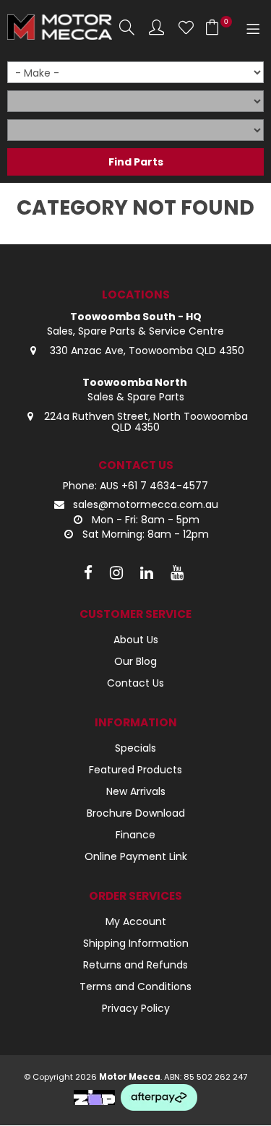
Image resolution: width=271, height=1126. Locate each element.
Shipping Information (136, 943)
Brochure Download (136, 813)
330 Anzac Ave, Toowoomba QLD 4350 (145, 350)
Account (156, 27)
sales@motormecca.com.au (145, 504)
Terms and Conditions (135, 986)
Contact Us (135, 683)
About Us (135, 639)
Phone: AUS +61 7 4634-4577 (135, 486)
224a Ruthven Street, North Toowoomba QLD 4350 (146, 421)
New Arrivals (135, 791)
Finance (135, 835)
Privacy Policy (136, 1008)
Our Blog (135, 661)
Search (126, 27)
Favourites (186, 27)
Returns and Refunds (135, 965)
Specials (135, 748)
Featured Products (135, 769)
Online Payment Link (136, 856)
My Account (136, 921)
